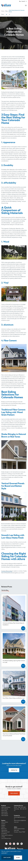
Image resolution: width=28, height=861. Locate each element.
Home (2, 11)
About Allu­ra (4, 822)
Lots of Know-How (6, 838)
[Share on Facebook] (9, 14)
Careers (14, 429)
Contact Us (23, 1)
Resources (3, 828)
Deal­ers (3, 825)
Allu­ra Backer (4, 815)
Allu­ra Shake (4, 814)
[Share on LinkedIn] (6, 14)
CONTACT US (14, 770)
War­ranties (4, 830)
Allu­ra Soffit (4, 812)
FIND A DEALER (14, 793)
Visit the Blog (4, 590)
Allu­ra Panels (4, 809)
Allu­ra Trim (4, 810)
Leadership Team (14, 431)
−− (22, 807)
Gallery (3, 827)
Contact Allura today (6, 571)
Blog (20, 1)
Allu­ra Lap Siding (5, 807)
